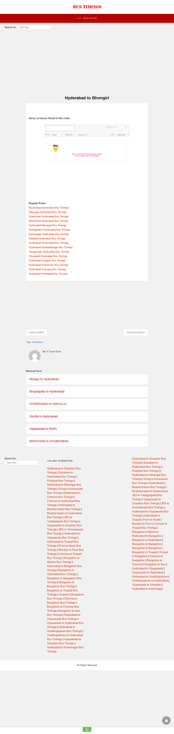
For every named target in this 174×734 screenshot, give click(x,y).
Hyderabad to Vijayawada (147, 568)
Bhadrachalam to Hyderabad (149, 491)
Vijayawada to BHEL (43, 428)
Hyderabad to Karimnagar (147, 588)
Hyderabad (37, 342)
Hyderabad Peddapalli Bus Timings (48, 273)
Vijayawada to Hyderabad (147, 572)
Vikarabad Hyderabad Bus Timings (48, 256)
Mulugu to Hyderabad (44, 379)
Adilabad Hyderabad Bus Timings (47, 238)
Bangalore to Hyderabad (147, 540)
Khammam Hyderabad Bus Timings (48, 216)
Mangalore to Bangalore (146, 548)
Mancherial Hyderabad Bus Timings (48, 220)
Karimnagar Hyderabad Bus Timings (49, 234)
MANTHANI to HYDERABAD (49, 441)
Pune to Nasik (151, 519)
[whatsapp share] (87, 730)
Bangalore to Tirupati (144, 552)
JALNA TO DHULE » (135, 332)
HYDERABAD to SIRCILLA (47, 404)
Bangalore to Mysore (144, 531)
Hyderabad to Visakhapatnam (150, 576)
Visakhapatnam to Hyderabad (150, 580)
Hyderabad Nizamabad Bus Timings (49, 242)
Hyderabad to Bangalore (147, 535)
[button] (87, 18)
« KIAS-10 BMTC (36, 332)
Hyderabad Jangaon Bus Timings (47, 260)
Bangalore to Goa (155, 564)
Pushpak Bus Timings (60, 480)
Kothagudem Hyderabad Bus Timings (49, 229)
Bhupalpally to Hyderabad (46, 391)
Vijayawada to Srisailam (146, 584)
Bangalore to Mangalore (146, 544)
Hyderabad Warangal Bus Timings (47, 225)
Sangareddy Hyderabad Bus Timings (49, 251)
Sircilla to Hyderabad (43, 416)
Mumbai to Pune (142, 523)
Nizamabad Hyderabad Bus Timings (49, 207)
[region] (86, 65)
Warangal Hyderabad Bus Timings (47, 212)
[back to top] (166, 720)
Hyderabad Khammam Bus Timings (48, 264)
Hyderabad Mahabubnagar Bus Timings (51, 247)
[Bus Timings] (87, 9)
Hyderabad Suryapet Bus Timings (47, 269)
